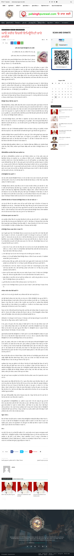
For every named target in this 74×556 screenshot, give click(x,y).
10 (52, 91)
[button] (71, 2)
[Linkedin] (35, 546)
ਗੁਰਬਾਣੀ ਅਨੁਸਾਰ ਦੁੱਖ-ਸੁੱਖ (42, 460)
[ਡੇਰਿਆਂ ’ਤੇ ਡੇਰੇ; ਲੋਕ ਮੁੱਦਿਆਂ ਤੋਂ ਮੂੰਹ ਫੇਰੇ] (9, 487)
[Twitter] (54, 2)
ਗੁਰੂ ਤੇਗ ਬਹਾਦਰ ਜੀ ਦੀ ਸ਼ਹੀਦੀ (64, 144)
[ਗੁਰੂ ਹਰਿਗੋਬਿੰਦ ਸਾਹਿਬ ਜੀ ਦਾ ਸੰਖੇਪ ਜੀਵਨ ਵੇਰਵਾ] (54, 125)
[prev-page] (2, 499)
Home (3, 27)
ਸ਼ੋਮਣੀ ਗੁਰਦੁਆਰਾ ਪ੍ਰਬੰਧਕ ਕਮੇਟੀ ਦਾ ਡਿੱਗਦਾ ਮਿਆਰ (12, 460)
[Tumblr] (42, 546)
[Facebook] (50, 2)
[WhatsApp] (22, 43)
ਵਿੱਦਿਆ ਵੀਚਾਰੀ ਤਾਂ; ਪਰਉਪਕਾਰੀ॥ (64, 137)
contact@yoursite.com (40, 542)
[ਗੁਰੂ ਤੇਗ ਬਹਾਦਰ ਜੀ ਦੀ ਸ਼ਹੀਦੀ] (54, 147)
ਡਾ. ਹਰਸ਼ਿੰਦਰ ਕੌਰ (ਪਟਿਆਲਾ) (20, 29)
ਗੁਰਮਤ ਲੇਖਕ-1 (13, 29)
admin (4, 39)
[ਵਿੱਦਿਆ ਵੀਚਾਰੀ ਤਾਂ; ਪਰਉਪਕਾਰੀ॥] (54, 140)
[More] (40, 451)
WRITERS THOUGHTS (9, 27)
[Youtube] (57, 2)
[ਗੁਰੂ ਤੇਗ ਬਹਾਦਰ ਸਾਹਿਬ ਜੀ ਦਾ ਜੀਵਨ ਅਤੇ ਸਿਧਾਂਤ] (54, 111)
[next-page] (5, 499)
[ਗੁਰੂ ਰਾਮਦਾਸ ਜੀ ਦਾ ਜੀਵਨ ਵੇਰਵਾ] (54, 118)
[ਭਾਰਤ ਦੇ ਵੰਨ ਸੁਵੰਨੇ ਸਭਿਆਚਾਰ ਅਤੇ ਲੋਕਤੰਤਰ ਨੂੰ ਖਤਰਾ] (40, 487)
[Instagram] (52, 2)
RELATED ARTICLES (6, 479)
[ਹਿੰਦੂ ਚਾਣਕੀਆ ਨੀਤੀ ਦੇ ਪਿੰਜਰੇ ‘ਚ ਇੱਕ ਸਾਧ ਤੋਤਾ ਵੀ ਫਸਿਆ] (54, 132)
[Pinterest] (18, 43)
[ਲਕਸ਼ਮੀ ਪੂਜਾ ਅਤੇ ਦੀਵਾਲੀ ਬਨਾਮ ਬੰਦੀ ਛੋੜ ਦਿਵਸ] (24, 487)
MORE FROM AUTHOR (18, 479)
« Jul (52, 102)
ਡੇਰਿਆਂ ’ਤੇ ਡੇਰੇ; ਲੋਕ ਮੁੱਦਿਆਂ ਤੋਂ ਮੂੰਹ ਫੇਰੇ (8, 494)
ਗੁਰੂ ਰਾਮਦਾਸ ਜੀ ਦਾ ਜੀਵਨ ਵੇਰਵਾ (64, 116)
